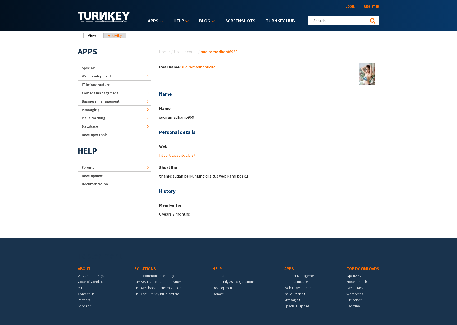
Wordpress (354, 293)
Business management (101, 101)
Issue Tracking (294, 293)
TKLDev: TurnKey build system (156, 293)
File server (354, 300)
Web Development (298, 287)
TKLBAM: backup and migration (157, 287)
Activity (115, 35)
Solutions (145, 268)
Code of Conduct (91, 281)
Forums (88, 167)
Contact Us (86, 293)
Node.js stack (356, 281)
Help (177, 21)
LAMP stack (354, 287)
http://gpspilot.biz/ (177, 155)
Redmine (353, 306)
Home (164, 51)
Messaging (90, 109)
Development (93, 175)
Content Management (300, 275)
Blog (203, 21)
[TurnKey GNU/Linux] (104, 21)
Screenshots (240, 21)
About (84, 268)
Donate (218, 293)
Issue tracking (93, 117)
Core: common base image (154, 275)
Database (90, 126)
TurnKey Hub (280, 21)
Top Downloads (362, 268)
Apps (151, 21)
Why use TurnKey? (91, 275)
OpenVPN (353, 275)
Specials (89, 68)
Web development (96, 76)
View (94, 35)
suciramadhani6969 (198, 66)
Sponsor (84, 306)
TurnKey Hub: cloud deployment (158, 281)
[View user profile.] (367, 73)
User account (185, 51)
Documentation (95, 184)
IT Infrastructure (96, 84)
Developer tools (95, 134)
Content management (100, 93)
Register (371, 6)
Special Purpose (296, 306)
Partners (84, 300)
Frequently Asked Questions (233, 281)
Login (350, 6)
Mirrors (83, 287)
